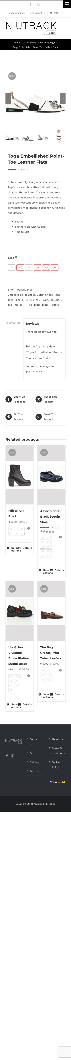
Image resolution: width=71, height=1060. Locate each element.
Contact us (35, 742)
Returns (35, 771)
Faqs (33, 753)
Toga (57, 294)
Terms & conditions (58, 750)
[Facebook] (6, 756)
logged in (48, 366)
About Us (57, 739)
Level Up (50, 803)
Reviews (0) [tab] (12, 322)
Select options (15, 549)
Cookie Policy (56, 765)
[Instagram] (12, 756)
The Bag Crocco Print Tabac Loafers (51, 653)
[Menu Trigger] (67, 4)
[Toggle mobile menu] (64, 25)
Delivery (35, 762)
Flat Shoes (28, 294)
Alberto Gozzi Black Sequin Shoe (50, 516)
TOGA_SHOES (50, 305)
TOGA (37, 305)
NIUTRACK (42, 299)
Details (27, 548)
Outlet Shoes (45, 294)
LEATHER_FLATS (25, 299)
